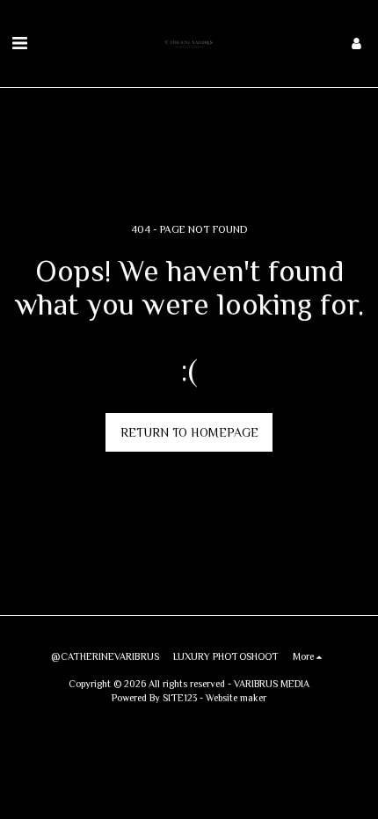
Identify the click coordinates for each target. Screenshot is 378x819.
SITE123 (180, 697)
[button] (19, 43)
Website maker (236, 697)
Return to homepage (189, 432)
